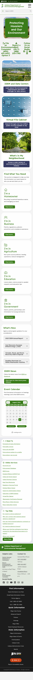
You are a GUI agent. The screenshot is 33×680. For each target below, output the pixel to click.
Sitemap (15, 620)
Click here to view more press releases (16, 381)
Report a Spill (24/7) (16, 47)
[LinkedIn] (15, 582)
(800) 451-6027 (22, 564)
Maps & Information (15, 633)
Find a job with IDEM (8, 449)
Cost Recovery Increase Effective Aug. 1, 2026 (13, 345)
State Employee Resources (16, 627)
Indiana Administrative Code (16, 646)
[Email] (18, 582)
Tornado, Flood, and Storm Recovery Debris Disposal (14, 353)
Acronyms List (7, 465)
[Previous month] (8, 402)
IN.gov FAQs (16, 623)
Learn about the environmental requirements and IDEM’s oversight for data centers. (16, 89)
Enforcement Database (9, 468)
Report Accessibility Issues (15, 664)
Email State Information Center (16, 595)
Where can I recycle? (9, 536)
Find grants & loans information (11, 444)
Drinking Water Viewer (9, 488)
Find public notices (8, 446)
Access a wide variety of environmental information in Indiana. (16, 164)
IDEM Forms (6, 471)
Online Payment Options (10, 479)
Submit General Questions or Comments (6, 558)
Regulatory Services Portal (10, 485)
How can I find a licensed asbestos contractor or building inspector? (16, 522)
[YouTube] (11, 582)
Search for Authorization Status (12, 490)
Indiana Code (16, 643)
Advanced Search (16, 614)
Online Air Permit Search (10, 477)
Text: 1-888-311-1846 (16, 604)
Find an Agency (16, 598)
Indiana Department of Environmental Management (14, 5)
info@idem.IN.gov (22, 571)
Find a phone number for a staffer (12, 452)
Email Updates (16, 639)
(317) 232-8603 (22, 559)
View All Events (22, 426)
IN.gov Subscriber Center (10, 504)
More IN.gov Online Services (11, 502)
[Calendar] (22, 582)
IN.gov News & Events (16, 636)
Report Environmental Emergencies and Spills (7, 565)
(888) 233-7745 (16, 52)
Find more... (10, 207)
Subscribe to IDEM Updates (10, 493)
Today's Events (11, 426)
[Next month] (25, 402)
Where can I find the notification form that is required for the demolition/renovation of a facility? (15, 531)
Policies (16, 617)
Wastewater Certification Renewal (12, 499)
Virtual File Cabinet (8, 496)
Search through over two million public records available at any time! (16, 125)
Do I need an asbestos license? (11, 526)
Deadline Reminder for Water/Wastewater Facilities (15, 361)
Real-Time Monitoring (9, 482)
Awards (16, 649)
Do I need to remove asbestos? (12, 514)
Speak (15, 660)
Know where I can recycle (10, 455)
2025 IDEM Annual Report (14, 338)
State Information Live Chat (16, 592)
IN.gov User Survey (16, 611)
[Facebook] (3, 582)
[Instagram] (7, 582)
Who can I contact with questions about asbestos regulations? (14, 517)
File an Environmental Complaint (8, 46)
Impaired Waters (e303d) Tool (11, 474)
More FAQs (7, 539)
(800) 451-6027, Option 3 (5, 53)
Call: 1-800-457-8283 (16, 601)
